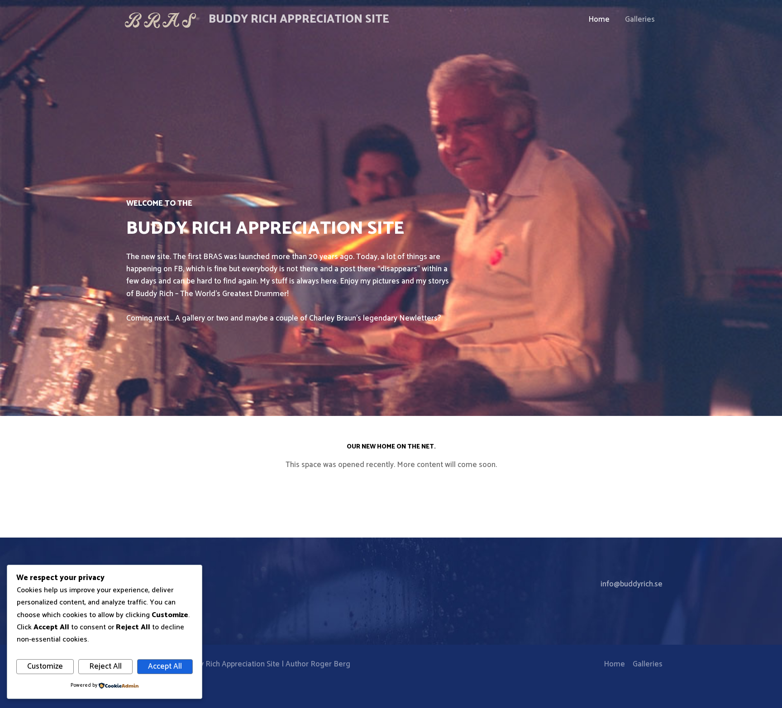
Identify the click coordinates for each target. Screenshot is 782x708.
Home (599, 19)
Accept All (165, 666)
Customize (45, 666)
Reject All (105, 666)
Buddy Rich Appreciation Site (299, 19)
